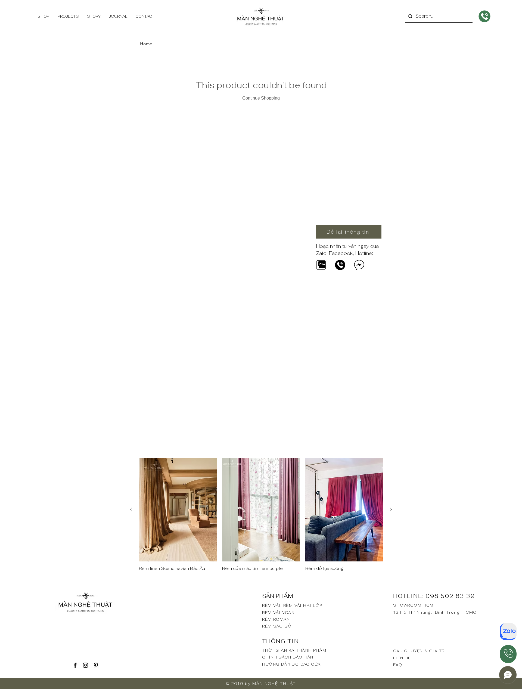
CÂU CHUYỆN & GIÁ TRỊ (419, 650)
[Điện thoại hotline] (508, 653)
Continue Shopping (261, 98)
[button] (348, 232)
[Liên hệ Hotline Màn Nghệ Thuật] (340, 264)
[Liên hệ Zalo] (508, 631)
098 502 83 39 (450, 596)
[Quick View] (178, 509)
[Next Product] (391, 509)
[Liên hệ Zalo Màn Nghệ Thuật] (321, 264)
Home (146, 43)
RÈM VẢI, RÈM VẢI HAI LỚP (292, 605)
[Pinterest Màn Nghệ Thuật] (95, 665)
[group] (261, 517)
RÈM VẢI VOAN (278, 612)
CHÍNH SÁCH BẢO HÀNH (289, 657)
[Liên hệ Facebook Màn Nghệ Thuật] (359, 264)
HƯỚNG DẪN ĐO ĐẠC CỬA (291, 664)
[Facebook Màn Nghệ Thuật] (75, 665)
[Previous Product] (131, 509)
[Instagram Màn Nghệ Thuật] (85, 665)
